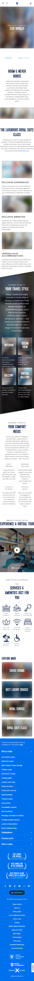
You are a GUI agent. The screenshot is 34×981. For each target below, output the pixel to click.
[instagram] (10, 886)
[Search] (7, 3)
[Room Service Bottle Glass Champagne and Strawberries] (17, 204)
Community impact (17, 948)
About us (17, 908)
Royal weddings (6, 795)
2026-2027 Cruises (8, 774)
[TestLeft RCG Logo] (16, 956)
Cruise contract (17, 904)
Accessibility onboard (8, 807)
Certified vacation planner (10, 820)
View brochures (7, 811)
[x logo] (24, 886)
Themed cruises (7, 799)
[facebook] (5, 886)
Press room (16, 941)
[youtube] (19, 886)
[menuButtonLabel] (3, 3)
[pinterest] (29, 886)
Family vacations (7, 786)
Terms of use (17, 919)
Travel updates (17, 937)
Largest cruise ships (8, 782)
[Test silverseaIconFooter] (17, 976)
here (21, 745)
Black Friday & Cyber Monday (11, 765)
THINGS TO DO (23, 58)
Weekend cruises (7, 761)
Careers (17, 922)
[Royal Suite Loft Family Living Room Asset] (17, 240)
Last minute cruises (8, 757)
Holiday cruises (6, 770)
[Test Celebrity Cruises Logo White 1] (17, 970)
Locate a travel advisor (9, 824)
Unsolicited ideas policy (17, 945)
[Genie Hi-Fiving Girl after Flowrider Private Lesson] (17, 169)
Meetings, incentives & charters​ (12, 816)
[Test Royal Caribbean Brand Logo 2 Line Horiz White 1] (17, 964)
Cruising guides (6, 778)
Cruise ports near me (8, 790)
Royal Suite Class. (23, 151)
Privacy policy (17, 911)
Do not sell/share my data (17, 915)
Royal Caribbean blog (9, 828)
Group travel (5, 803)
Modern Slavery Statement (17, 926)
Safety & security (17, 930)
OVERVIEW (8, 58)
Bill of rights (17, 934)
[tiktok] (15, 886)
